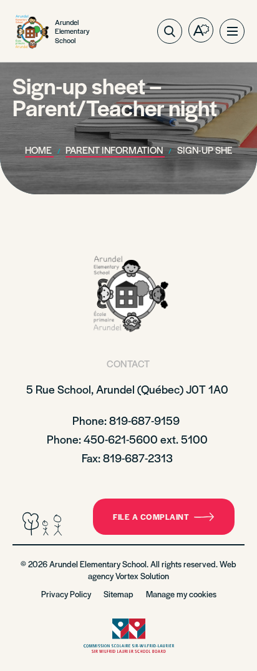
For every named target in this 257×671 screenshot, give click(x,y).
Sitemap (118, 594)
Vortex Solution (142, 576)
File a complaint (151, 516)
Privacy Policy (66, 594)
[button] (232, 31)
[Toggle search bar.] (169, 31)
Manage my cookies (181, 594)
